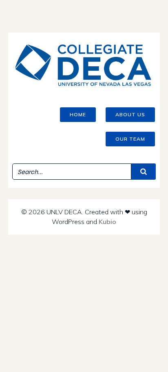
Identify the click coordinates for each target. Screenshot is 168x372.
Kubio (107, 222)
